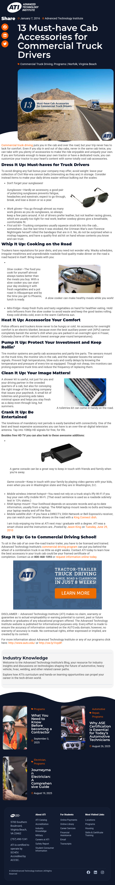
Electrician (39, 759)
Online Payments (68, 820)
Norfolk (72, 64)
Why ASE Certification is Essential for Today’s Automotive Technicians (100, 731)
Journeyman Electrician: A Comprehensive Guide (41, 778)
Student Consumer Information (44, 849)
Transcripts (65, 843)
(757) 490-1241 (19, 839)
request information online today (76, 557)
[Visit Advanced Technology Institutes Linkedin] (95, 872)
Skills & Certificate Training (94, 834)
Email (63, 839)
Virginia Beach (88, 64)
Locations (90, 820)
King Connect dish (85, 517)
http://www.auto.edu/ (21, 643)
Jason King (74, 527)
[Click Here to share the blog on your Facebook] (4, 27)
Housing (89, 828)
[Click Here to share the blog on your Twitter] (4, 43)
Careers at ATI (42, 839)
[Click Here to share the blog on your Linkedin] (4, 35)
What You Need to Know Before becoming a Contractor (41, 723)
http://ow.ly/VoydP (50, 643)
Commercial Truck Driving (36, 64)
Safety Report (42, 843)
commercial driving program (59, 546)
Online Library (67, 824)
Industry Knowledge (40, 829)
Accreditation (42, 824)
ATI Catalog (41, 820)
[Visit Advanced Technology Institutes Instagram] (102, 872)
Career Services (67, 828)
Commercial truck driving (17, 145)
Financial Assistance (65, 834)
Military (39, 835)
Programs (60, 64)
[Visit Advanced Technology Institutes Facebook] (88, 872)
